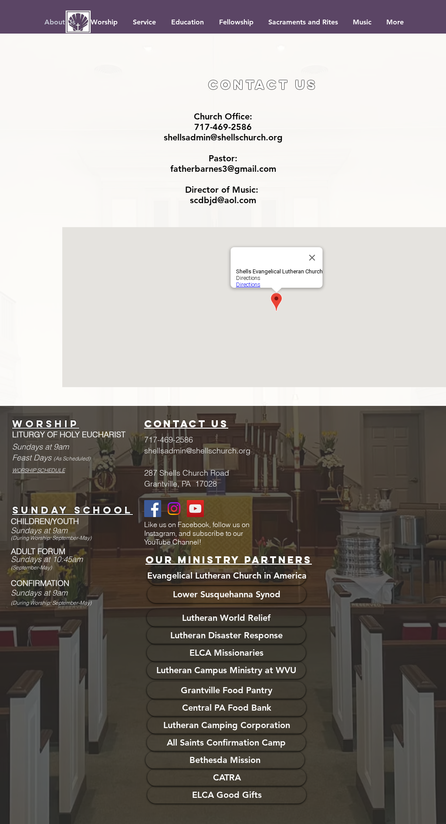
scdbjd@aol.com (223, 200)
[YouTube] (195, 508)
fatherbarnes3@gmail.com (223, 168)
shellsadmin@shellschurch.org (223, 137)
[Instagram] (174, 508)
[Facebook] (152, 508)
